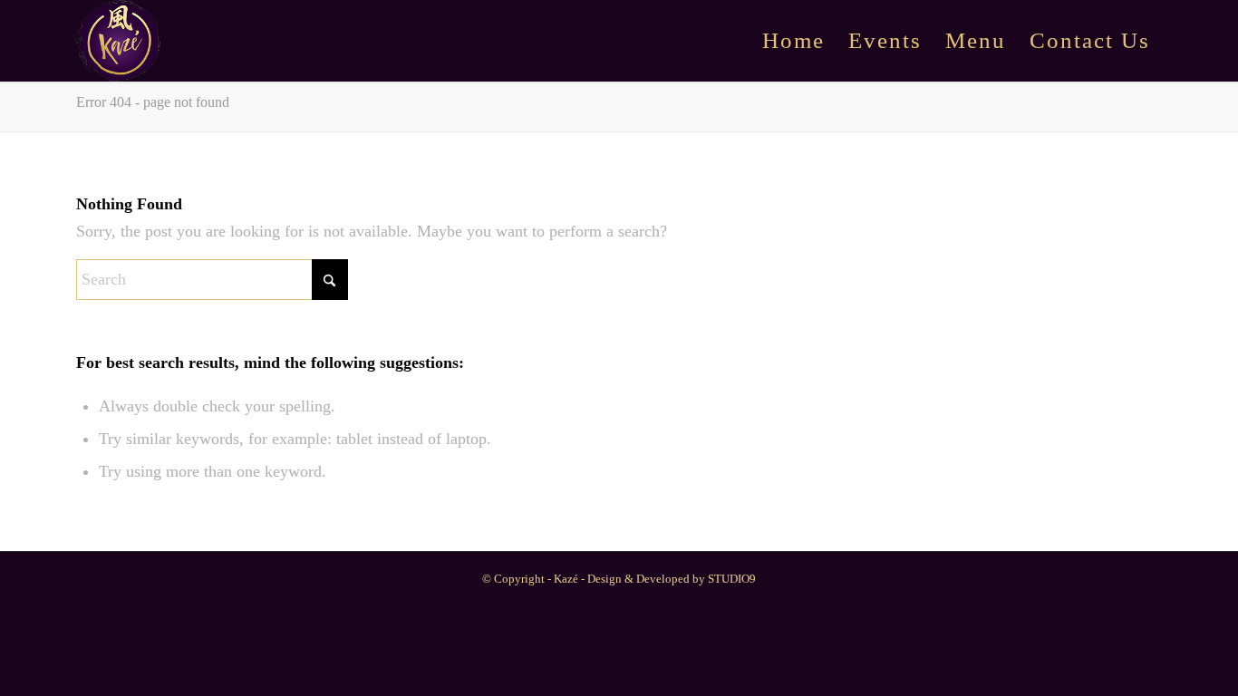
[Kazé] (118, 41)
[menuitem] (793, 41)
